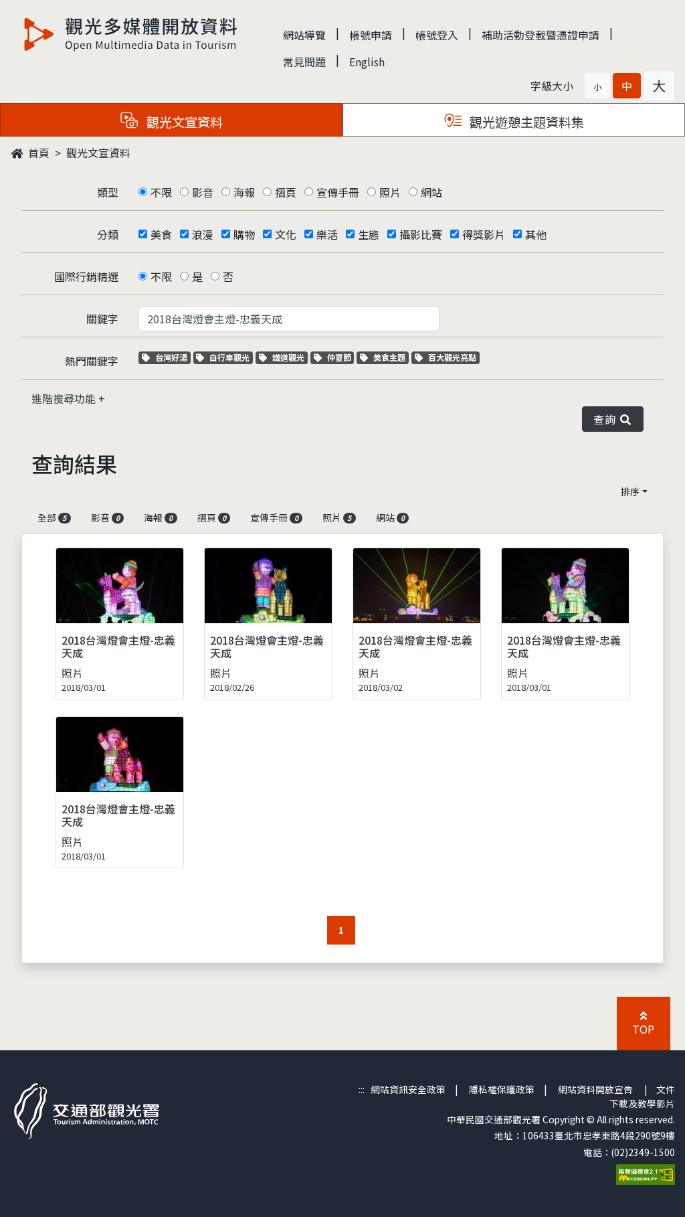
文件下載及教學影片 (642, 1095)
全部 (51, 517)
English (367, 62)
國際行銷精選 (86, 276)
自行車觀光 (229, 357)
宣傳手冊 (337, 192)
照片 (390, 192)
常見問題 (304, 62)
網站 (431, 192)
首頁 (37, 153)
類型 (107, 192)
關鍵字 (102, 319)
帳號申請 (370, 35)
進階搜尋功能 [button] (64, 398)
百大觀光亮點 (451, 357)
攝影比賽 (420, 234)
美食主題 (391, 357)
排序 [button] (630, 491)
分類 (107, 234)
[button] (597, 85)
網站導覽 (304, 35)
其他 (536, 234)
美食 (161, 234)
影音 (202, 192)
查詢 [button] (607, 419)
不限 (161, 192)
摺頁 (285, 192)
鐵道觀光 (290, 357)
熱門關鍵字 (91, 361)
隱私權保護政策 (501, 1089)
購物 (244, 234)
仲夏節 (340, 357)
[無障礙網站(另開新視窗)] (645, 1173)
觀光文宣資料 (98, 153)
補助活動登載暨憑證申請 (540, 35)
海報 (244, 192)
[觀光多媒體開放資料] (131, 34)
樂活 (327, 234)
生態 (368, 234)
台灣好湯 (173, 357)
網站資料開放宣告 (595, 1089)
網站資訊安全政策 (408, 1089)
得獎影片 (483, 234)
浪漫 (202, 234)
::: (362, 1089)
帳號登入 (436, 35)
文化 (285, 234)
